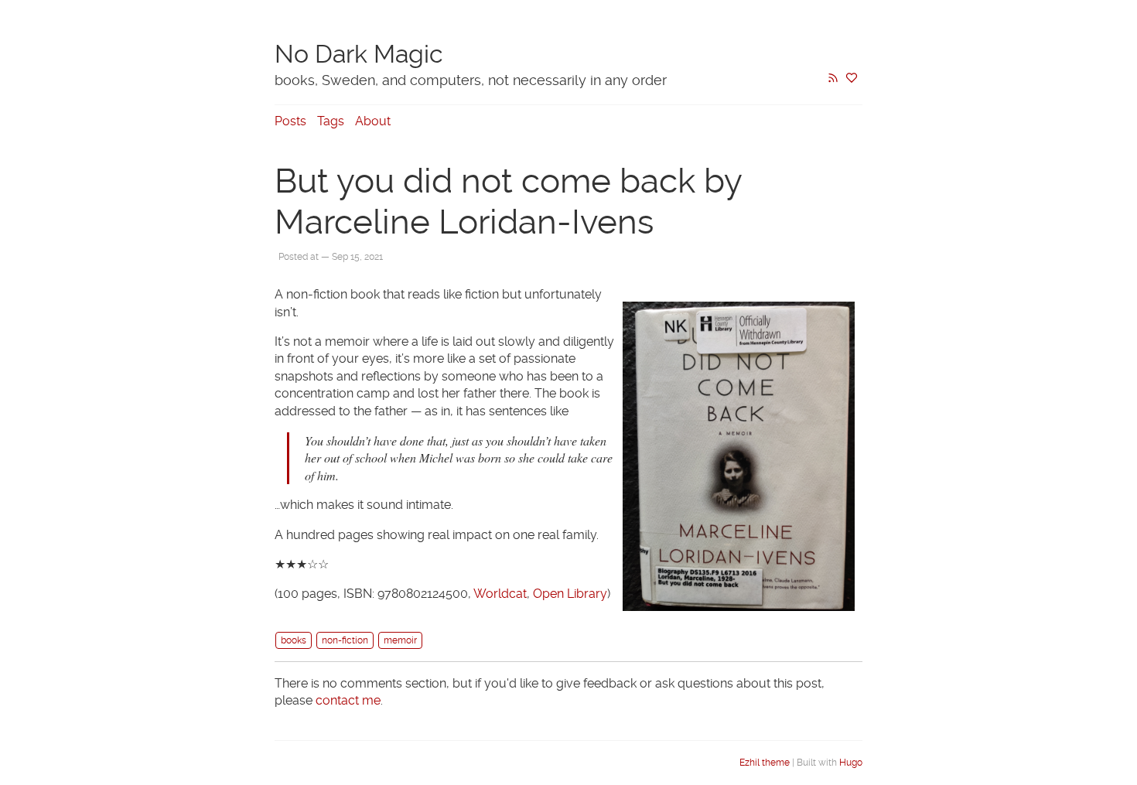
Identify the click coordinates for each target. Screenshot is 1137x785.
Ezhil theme (764, 762)
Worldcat (500, 593)
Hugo (850, 762)
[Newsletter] (851, 79)
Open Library (570, 593)
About (373, 121)
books (293, 640)
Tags (330, 121)
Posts (290, 121)
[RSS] (833, 79)
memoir (400, 640)
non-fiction (345, 640)
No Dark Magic (359, 54)
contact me (348, 700)
